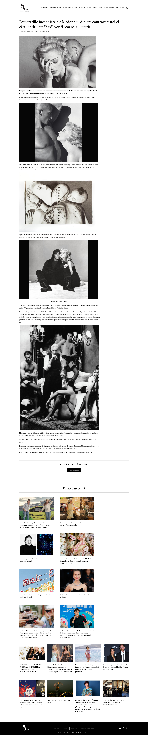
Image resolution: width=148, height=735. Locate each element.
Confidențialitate (87, 728)
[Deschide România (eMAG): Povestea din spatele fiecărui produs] (80, 508)
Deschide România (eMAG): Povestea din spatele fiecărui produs (75, 524)
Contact (57, 728)
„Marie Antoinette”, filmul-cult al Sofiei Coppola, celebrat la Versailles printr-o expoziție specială (75, 561)
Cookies (74, 728)
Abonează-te (74, 470)
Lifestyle (76, 8)
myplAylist (103, 8)
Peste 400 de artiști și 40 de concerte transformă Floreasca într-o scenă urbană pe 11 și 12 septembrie (31, 703)
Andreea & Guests (48, 8)
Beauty (68, 8)
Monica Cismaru (27, 31)
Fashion (60, 8)
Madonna (22, 165)
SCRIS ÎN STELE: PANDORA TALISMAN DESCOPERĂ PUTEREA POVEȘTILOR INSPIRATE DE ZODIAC (31, 668)
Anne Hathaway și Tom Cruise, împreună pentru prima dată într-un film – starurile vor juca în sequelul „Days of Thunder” (35, 525)
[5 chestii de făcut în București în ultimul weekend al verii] (39, 580)
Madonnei (84, 305)
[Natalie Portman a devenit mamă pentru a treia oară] (80, 580)
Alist (66, 728)
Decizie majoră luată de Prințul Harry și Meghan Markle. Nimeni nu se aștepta (115, 667)
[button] (127, 8)
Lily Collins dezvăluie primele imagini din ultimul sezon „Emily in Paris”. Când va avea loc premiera (87, 668)
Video (95, 8)
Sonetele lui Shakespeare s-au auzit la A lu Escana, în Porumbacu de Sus (114, 702)
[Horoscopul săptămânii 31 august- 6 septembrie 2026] (39, 544)
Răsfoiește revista (117, 8)
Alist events (86, 8)
